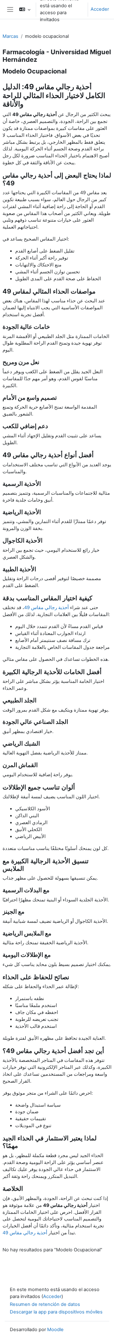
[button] (25, 9)
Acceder (100, 9)
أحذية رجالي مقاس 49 (46, 607)
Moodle (55, 1329)
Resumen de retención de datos (45, 1304)
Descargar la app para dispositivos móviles (56, 1312)
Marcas (10, 36)
